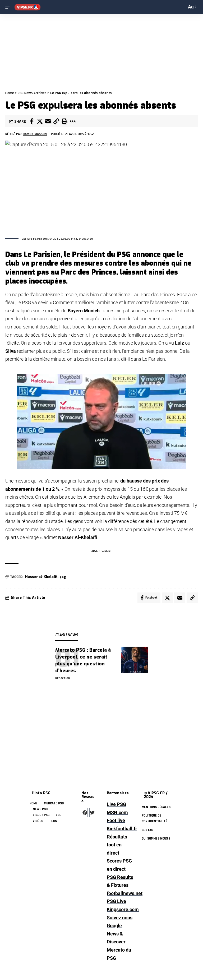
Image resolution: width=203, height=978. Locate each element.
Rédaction (62, 678)
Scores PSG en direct (119, 865)
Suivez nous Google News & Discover (119, 930)
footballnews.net (120, 893)
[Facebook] (85, 812)
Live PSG (116, 804)
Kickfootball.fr (120, 828)
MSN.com (117, 812)
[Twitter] (92, 812)
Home (9, 93)
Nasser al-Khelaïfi (41, 576)
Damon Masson (35, 134)
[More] (72, 121)
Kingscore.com (120, 909)
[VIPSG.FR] (27, 7)
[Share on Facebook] (31, 121)
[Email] (48, 121)
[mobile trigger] (9, 7)
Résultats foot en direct (117, 845)
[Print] (64, 121)
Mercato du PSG (119, 954)
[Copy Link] (56, 121)
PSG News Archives (32, 93)
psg (62, 576)
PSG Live (116, 901)
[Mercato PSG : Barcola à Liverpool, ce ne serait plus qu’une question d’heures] (134, 660)
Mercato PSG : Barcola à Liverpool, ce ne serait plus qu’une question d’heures (83, 660)
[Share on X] (39, 121)
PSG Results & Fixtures (120, 881)
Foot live (116, 820)
